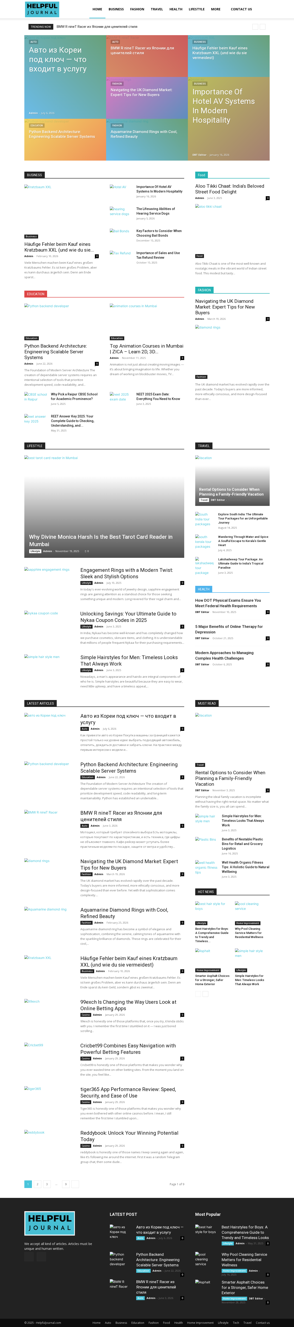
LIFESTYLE (34, 446)
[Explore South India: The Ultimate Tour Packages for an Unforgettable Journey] (204, 519)
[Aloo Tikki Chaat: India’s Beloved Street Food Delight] (232, 231)
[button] (264, 9)
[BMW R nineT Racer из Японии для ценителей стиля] (147, 60)
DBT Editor (199, 154)
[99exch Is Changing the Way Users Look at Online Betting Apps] (49, 1016)
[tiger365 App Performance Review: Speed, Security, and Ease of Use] (49, 1103)
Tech (236, 1323)
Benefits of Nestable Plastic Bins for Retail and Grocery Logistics (242, 843)
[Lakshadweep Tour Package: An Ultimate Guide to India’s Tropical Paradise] (204, 566)
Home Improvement (247, 923)
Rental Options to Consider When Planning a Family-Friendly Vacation (231, 491)
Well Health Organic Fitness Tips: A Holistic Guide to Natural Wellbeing (245, 867)
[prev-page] (198, 994)
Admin (33, 113)
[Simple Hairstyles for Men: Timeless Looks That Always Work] (49, 671)
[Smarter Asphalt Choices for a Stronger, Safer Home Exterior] (212, 960)
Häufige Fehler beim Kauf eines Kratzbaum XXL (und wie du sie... (59, 247)
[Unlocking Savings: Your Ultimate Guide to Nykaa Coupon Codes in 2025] (49, 628)
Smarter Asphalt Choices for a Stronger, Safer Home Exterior (212, 980)
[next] (263, 27)
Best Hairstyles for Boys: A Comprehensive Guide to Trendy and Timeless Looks (245, 1232)
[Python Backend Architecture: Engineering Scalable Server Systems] (65, 144)
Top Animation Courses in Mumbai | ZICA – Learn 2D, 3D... (147, 348)
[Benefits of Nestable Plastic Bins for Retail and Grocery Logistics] (206, 845)
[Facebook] (29, 1256)
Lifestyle (197, 9)
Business (116, 9)
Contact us (241, 9)
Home (97, 9)
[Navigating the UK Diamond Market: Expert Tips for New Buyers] (147, 102)
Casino (86, 1014)
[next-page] (75, 1184)
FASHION (204, 290)
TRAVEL (204, 446)
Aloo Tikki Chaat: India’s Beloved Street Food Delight (229, 189)
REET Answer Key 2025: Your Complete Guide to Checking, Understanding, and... (72, 420)
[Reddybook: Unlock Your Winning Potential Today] (49, 1147)
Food (201, 175)
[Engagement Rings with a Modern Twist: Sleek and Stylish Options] (49, 584)
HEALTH (203, 589)
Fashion (137, 9)
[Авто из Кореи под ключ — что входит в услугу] (65, 62)
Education (37, 125)
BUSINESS (34, 175)
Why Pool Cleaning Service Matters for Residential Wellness (249, 933)
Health (176, 9)
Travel (157, 9)
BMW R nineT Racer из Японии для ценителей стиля (156, 1287)
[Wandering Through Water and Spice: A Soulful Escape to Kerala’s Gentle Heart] (204, 541)
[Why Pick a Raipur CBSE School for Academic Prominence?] (35, 400)
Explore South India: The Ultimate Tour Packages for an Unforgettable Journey (243, 518)
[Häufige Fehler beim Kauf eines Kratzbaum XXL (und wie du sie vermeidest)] (229, 60)
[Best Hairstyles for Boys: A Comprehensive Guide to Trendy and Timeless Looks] (212, 913)
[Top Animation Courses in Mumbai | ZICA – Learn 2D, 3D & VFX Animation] (147, 321)
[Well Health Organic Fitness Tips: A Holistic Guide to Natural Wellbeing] (206, 868)
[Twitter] (41, 1256)
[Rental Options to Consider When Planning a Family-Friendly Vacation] (232, 480)
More (215, 9)
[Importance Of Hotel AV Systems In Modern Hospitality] (229, 119)
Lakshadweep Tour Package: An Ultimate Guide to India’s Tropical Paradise (240, 563)
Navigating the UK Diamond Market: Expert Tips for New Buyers (104, 27)
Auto (34, 42)
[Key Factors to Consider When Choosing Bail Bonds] (121, 237)
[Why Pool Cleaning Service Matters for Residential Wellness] (252, 913)
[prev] (255, 27)
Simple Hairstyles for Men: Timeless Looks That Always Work (243, 820)
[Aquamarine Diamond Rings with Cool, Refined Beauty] (147, 144)
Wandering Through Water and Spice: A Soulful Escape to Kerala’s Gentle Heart (243, 541)
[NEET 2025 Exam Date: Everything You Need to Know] (121, 400)
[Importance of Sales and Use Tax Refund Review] (121, 259)
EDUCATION (35, 294)
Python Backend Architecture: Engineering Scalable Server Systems (55, 351)
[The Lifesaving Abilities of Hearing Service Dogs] (121, 215)
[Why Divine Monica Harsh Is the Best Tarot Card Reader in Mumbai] (104, 506)
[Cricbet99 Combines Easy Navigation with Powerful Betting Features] (49, 1060)
